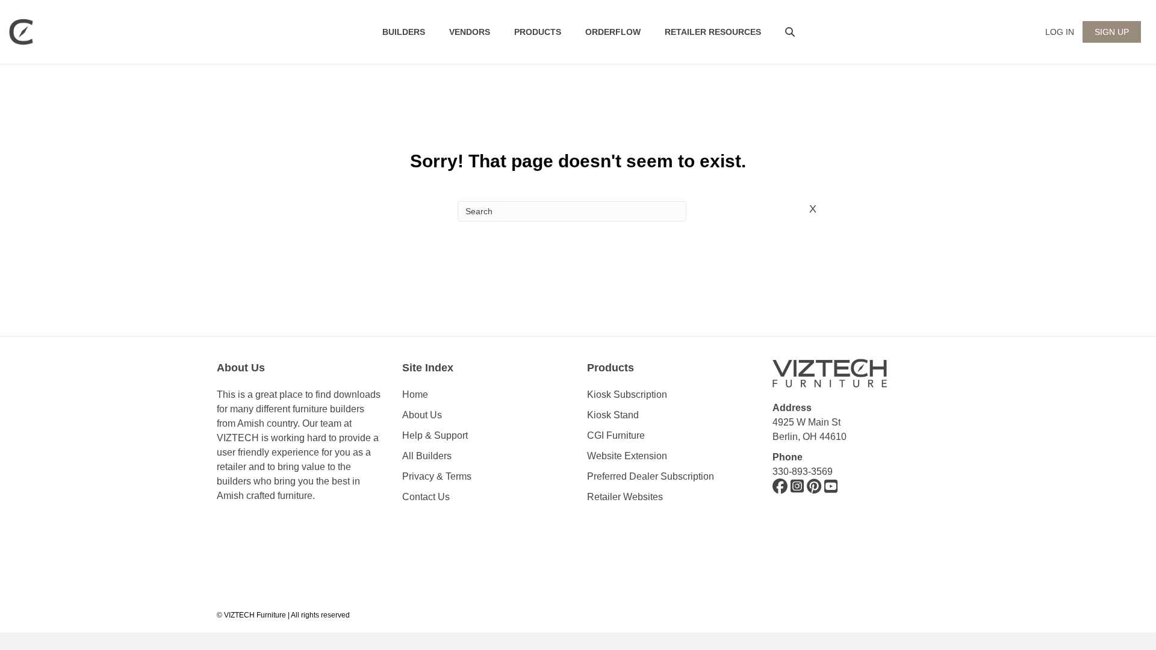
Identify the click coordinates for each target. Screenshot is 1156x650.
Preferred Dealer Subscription (650, 476)
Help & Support (435, 435)
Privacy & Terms (436, 476)
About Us (422, 415)
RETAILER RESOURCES (713, 32)
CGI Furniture (616, 435)
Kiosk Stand (613, 415)
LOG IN (1059, 32)
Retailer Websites (625, 497)
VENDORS (469, 32)
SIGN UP (1112, 32)
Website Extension (628, 456)
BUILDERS (403, 32)
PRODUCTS (537, 32)
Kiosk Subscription (627, 394)
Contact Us (426, 497)
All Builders (427, 456)
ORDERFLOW (613, 32)
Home (415, 394)
